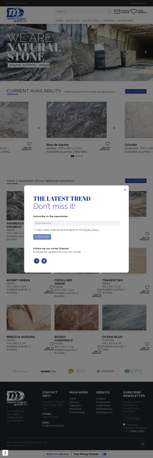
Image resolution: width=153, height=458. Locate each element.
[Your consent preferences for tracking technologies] (5, 453)
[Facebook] (36, 261)
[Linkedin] (44, 261)
